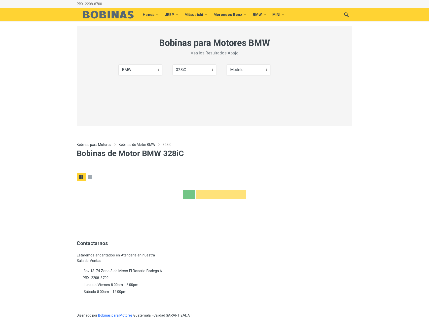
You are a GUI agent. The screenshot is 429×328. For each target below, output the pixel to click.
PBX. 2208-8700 (89, 4)
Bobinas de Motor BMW (137, 145)
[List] (89, 177)
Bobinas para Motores (94, 145)
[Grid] (81, 177)
